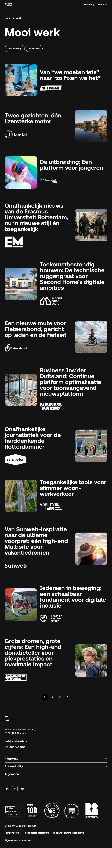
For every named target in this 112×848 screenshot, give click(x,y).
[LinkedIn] (7, 788)
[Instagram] (15, 788)
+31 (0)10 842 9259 (15, 747)
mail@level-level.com (16, 741)
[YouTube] (22, 788)
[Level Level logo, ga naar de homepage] (7, 718)
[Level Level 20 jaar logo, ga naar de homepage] (8, 4)
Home (8, 18)
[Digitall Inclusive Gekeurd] (91, 810)
